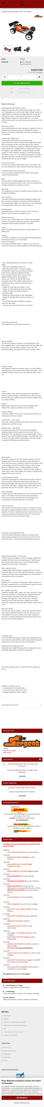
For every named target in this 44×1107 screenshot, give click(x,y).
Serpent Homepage (9, 751)
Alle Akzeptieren (22, 1098)
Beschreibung (8, 104)
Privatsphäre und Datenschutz (13, 1032)
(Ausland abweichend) (25, 64)
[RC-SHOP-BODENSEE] (22, 4)
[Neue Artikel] (40, 759)
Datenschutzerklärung (35, 1094)
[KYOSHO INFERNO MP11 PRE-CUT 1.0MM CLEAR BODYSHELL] (22, 765)
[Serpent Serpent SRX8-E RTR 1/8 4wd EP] (22, 30)
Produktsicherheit (10, 705)
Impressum (7, 1016)
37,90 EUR (22, 776)
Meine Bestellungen (10, 1051)
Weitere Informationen (22, 1103)
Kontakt (6, 1019)
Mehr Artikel (7, 753)
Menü (3, 3)
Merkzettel (7, 1054)
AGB (5, 1029)
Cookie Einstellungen (10, 1035)
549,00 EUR (22, 796)
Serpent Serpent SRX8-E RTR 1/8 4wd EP (22, 792)
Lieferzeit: (5, 62)
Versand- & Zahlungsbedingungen (15, 1022)
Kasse (5, 1060)
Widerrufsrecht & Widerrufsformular (15, 1025)
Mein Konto (7, 1047)
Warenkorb (7, 1057)
